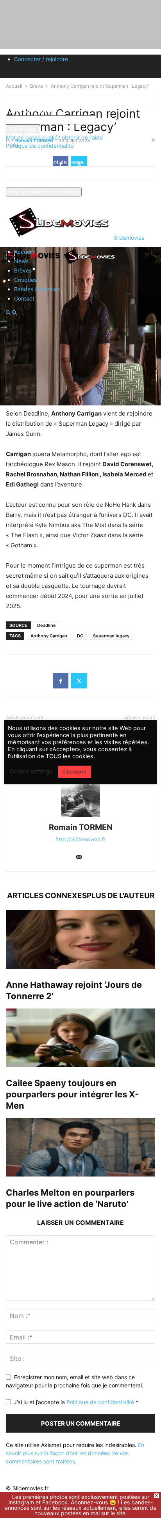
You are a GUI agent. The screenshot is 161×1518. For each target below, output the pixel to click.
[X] (79, 680)
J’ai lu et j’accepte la (76, 1402)
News (21, 261)
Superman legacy (111, 636)
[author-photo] (80, 816)
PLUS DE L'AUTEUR (120, 895)
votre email (20, 183)
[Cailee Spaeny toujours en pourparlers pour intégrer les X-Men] (80, 1037)
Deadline (46, 625)
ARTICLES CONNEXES (47, 895)
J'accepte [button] (74, 771)
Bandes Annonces (37, 289)
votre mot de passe (120, 120)
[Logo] (34, 263)
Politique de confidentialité (39, 145)
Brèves (23, 270)
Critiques (25, 279)
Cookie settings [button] (31, 771)
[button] (8, 313)
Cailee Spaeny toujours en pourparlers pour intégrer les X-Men (72, 1094)
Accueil (23, 251)
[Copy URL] (98, 680)
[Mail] (79, 857)
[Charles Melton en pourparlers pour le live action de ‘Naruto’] (80, 1147)
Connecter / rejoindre (41, 59)
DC (80, 636)
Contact (24, 298)
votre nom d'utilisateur (34, 111)
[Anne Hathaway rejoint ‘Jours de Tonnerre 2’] (80, 939)
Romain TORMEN (81, 827)
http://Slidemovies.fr (80, 839)
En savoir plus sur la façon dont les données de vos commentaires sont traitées (75, 1453)
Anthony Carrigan (48, 636)
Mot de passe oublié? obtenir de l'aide (54, 137)
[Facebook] (60, 680)
